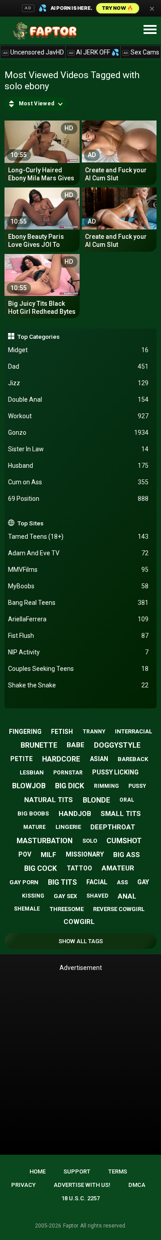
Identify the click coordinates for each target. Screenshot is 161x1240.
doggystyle (117, 745)
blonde (96, 800)
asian (99, 758)
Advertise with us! (82, 1185)
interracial (133, 731)
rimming (106, 786)
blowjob (29, 786)
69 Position (78, 498)
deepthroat (112, 827)
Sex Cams (141, 52)
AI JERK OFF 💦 (94, 52)
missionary (85, 854)
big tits (62, 882)
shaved (97, 896)
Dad (78, 366)
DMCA (136, 1185)
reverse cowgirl (118, 909)
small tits (121, 814)
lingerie (68, 827)
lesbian (32, 772)
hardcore (61, 759)
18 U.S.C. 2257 (80, 1198)
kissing (33, 896)
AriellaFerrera (78, 619)
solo (89, 840)
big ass (126, 855)
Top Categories (38, 336)
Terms (117, 1171)
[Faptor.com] (46, 30)
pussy (137, 786)
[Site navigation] (150, 29)
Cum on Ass (78, 482)
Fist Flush (78, 635)
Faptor (70, 1226)
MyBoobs (78, 586)
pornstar (68, 773)
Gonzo (78, 432)
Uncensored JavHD (33, 52)
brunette (39, 745)
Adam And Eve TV (78, 553)
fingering (25, 731)
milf (48, 855)
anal (127, 896)
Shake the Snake (78, 685)
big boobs (33, 813)
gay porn (23, 882)
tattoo (79, 868)
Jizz (78, 383)
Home (38, 1171)
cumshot (124, 840)
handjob (75, 814)
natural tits (48, 800)
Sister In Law (78, 449)
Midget (78, 350)
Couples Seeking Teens (78, 668)
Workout (78, 416)
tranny (94, 731)
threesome (67, 909)
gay (143, 882)
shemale (27, 909)
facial (96, 882)
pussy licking (115, 772)
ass (122, 882)
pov (24, 854)
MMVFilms (78, 569)
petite (21, 758)
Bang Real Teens (78, 602)
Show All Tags (81, 941)
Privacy (23, 1185)
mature (34, 827)
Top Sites (30, 523)
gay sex (65, 896)
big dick (69, 786)
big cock (40, 868)
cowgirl (79, 922)
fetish (62, 731)
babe (76, 745)
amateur (118, 868)
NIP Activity (78, 652)
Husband (78, 465)
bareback (133, 759)
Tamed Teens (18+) (78, 536)
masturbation (44, 840)
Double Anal (78, 399)
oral (126, 800)
